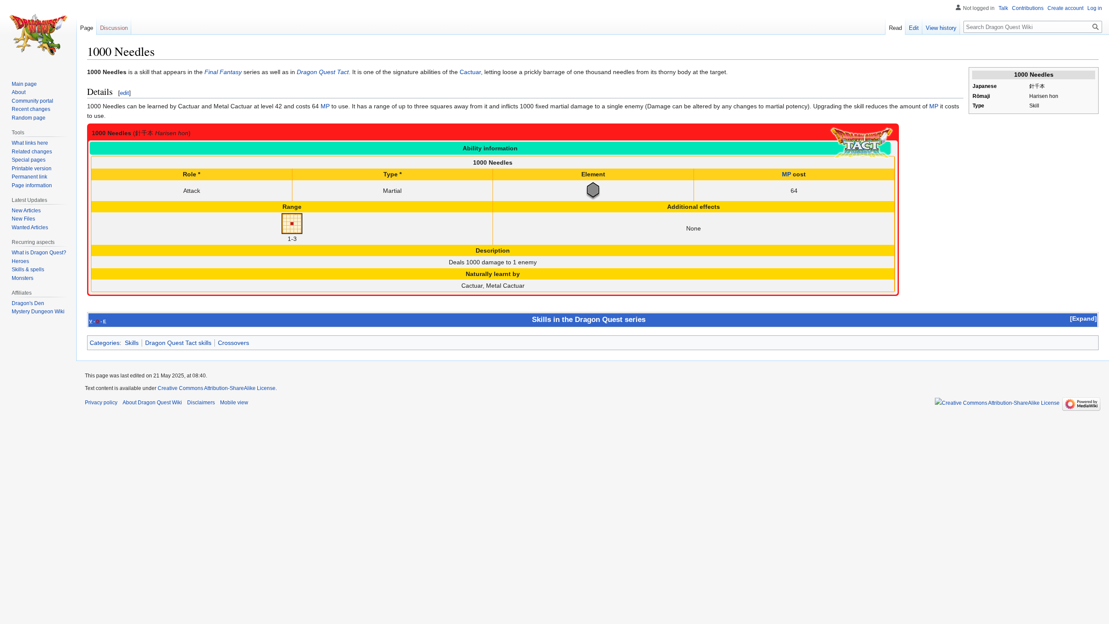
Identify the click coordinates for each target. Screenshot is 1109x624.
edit (124, 93)
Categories (105, 342)
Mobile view (234, 403)
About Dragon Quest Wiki (152, 403)
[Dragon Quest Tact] (861, 143)
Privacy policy (101, 403)
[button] (1083, 318)
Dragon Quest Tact (323, 71)
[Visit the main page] (38, 34)
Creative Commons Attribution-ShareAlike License (217, 388)
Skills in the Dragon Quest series (588, 319)
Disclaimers (201, 403)
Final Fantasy (223, 71)
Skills (132, 342)
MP (325, 106)
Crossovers (233, 342)
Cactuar (470, 71)
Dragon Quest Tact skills (178, 342)
